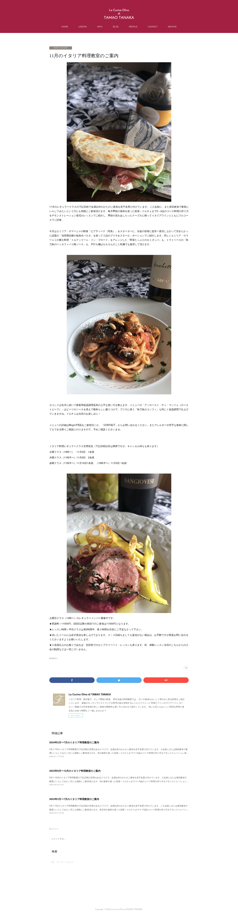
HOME (65, 27)
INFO (99, 27)
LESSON (82, 27)
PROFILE (133, 27)
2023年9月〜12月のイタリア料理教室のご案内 (75, 770)
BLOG (115, 27)
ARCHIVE (172, 27)
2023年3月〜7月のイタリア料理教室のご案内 (74, 799)
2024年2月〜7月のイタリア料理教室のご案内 (74, 742)
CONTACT (152, 27)
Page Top (119, 895)
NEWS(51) (53, 658)
